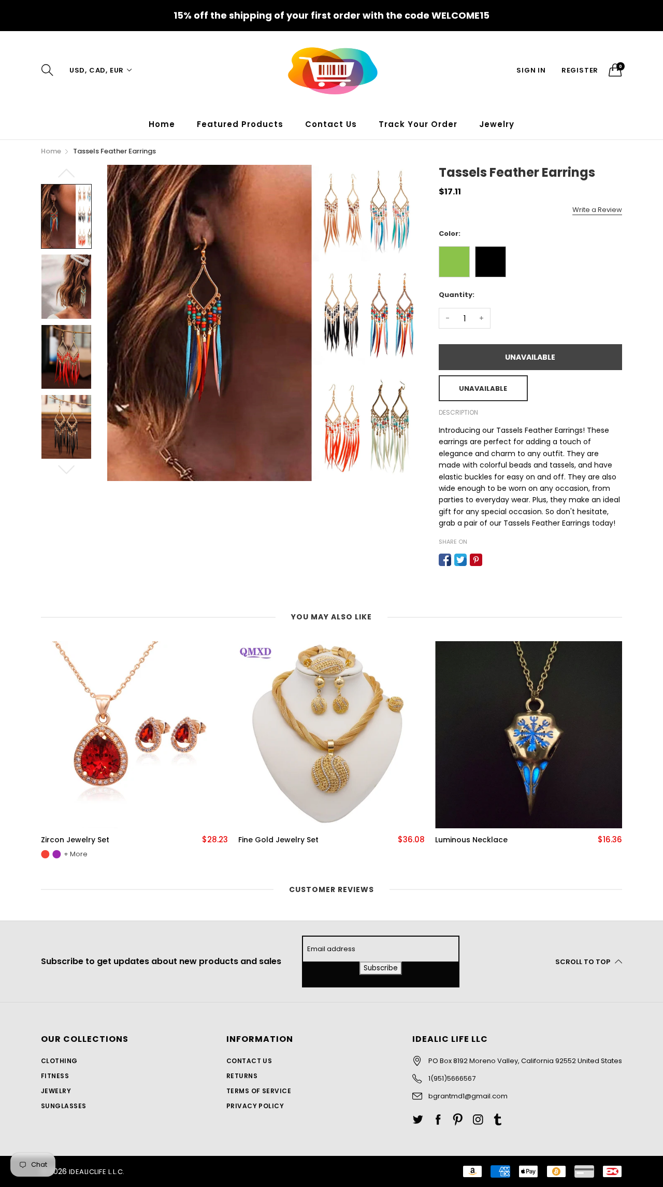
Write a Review (597, 210)
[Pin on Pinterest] (476, 560)
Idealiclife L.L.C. (97, 1172)
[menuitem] (162, 124)
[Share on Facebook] (445, 560)
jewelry (496, 124)
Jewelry (56, 1090)
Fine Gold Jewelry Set (278, 840)
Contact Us (331, 124)
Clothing (59, 1060)
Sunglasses (64, 1105)
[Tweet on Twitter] (460, 560)
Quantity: (456, 295)
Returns (241, 1075)
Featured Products (240, 124)
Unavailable (530, 357)
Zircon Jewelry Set (75, 840)
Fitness (55, 1075)
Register (579, 70)
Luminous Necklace (471, 840)
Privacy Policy (255, 1105)
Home (162, 124)
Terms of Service (259, 1090)
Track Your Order (418, 124)
